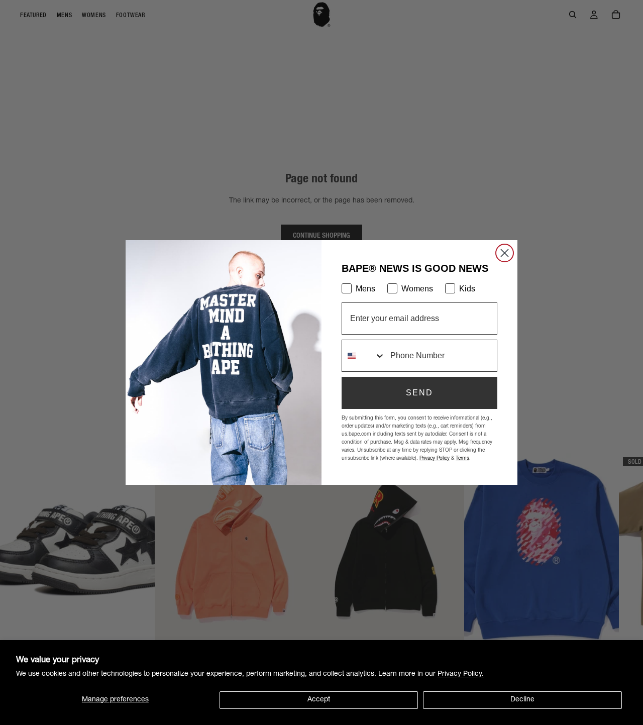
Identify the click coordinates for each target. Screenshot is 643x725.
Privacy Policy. (461, 674)
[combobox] (363, 355)
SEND (419, 392)
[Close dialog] (504, 253)
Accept (318, 699)
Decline (522, 699)
